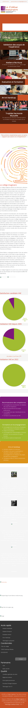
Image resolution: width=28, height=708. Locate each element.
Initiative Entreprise (7, 631)
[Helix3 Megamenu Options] (26, 7)
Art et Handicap (6, 637)
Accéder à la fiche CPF (14, 356)
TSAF (3, 665)
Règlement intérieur (7, 677)
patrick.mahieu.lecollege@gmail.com (19, 1)
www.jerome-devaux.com (20, 696)
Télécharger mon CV (7, 686)
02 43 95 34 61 (6, 1)
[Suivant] (1, 124)
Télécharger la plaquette (8, 640)
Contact (21, 659)
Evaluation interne (6, 634)
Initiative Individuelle (7, 628)
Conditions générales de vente (9, 674)
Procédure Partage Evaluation (9, 683)
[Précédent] (0, 124)
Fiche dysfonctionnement (8, 680)
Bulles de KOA (5, 668)
